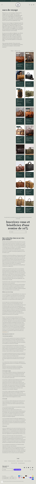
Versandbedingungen (21, 463)
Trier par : (12, 50)
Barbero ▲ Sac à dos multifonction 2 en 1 (29, 65)
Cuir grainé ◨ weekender (19, 157)
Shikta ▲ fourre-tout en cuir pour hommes (29, 138)
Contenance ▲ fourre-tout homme (28, 100)
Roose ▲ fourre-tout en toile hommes (29, 191)
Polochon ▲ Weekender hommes (19, 209)
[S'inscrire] (25, 232)
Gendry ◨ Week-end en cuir (20, 64)
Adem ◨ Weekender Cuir (29, 120)
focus (18, 173)
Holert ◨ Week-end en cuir (20, 191)
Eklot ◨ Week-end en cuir (29, 174)
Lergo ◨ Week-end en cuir (29, 83)
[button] (2, 5)
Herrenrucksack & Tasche (8, 481)
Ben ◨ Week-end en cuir (20, 83)
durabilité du (4, 331)
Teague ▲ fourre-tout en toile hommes (20, 138)
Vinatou (27, 156)
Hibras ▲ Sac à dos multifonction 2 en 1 (20, 101)
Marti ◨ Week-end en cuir (19, 120)
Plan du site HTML (14, 463)
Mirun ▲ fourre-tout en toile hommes (29, 209)
